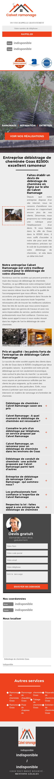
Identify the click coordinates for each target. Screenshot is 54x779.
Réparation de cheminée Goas (48, 696)
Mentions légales (27, 774)
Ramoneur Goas (12, 706)
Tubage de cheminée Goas (36, 703)
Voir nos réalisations (27, 136)
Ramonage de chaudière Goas (24, 696)
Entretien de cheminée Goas (48, 709)
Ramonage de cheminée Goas (12, 696)
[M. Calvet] (21, 9)
